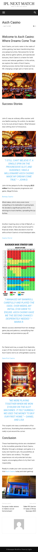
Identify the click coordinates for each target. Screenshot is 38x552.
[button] (35, 12)
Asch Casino (11, 22)
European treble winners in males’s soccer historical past (10, 509)
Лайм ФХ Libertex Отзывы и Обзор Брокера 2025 (29, 509)
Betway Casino (7, 197)
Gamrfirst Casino (8, 358)
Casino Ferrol (7, 238)
